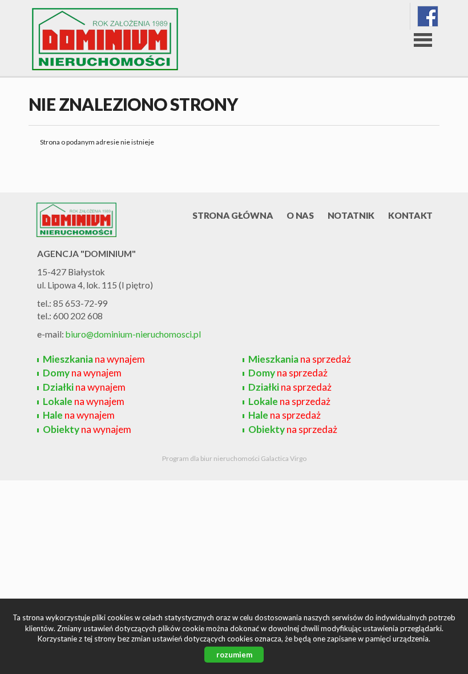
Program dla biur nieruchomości (211, 458)
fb (427, 16)
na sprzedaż (299, 359)
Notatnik (351, 215)
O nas (300, 215)
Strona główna (232, 215)
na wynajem (94, 359)
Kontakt (410, 215)
